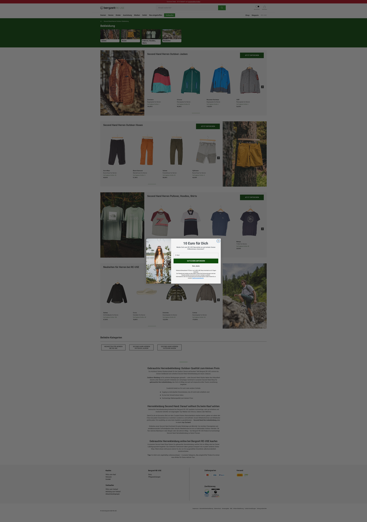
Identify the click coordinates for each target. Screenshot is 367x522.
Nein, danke (196, 266)
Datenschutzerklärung (198, 278)
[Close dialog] (218, 241)
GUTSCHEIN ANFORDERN (196, 261)
